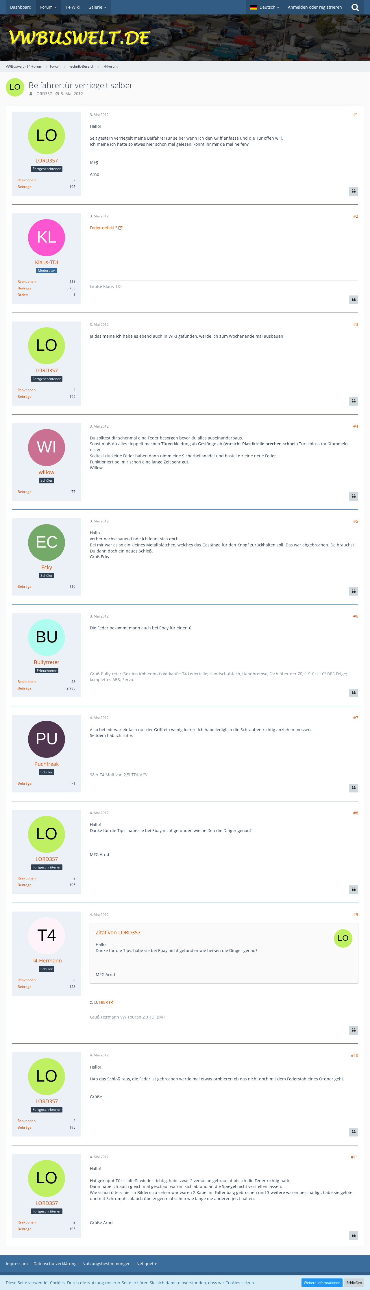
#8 (355, 813)
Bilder (22, 294)
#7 (355, 717)
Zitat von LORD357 (118, 932)
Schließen (354, 1282)
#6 (355, 616)
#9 (355, 914)
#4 (355, 426)
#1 (355, 114)
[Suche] (355, 7)
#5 (355, 521)
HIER (103, 1002)
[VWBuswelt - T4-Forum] (185, 37)
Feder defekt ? (103, 227)
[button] (265, 7)
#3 (355, 324)
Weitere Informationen (322, 1282)
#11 (354, 1157)
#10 (354, 1055)
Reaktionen (27, 180)
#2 (355, 216)
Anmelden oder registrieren (315, 7)
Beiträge (25, 186)
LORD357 (43, 93)
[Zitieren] (353, 191)
